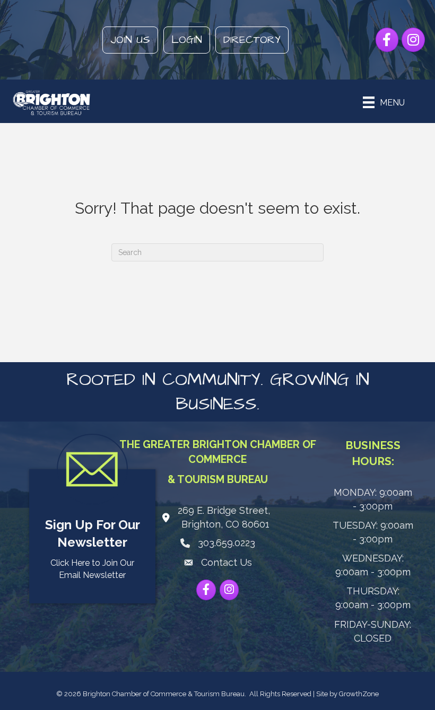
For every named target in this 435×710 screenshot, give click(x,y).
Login (186, 39)
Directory (252, 39)
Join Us (130, 39)
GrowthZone (359, 694)
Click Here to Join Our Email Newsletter (92, 569)
